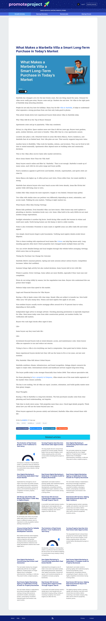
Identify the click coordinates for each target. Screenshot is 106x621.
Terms (23, 618)
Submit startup (91, 4)
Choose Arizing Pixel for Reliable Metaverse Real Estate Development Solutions (28, 529)
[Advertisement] (53, 33)
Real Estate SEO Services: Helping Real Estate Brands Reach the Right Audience (77, 498)
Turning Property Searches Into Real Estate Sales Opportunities (52, 443)
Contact (92, 618)
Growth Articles (20, 14)
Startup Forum (86, 14)
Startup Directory (42, 14)
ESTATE (24, 423)
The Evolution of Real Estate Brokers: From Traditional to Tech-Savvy (26, 444)
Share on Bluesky (36, 428)
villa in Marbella (66, 108)
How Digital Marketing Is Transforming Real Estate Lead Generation (76, 444)
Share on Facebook (23, 428)
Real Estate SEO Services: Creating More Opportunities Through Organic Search (51, 498)
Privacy (83, 618)
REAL (18, 423)
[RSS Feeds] (52, 618)
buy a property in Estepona (42, 377)
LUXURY (38, 423)
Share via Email (63, 428)
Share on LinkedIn (50, 428)
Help (18, 618)
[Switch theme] (78, 4)
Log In (83, 4)
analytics (24, 420)
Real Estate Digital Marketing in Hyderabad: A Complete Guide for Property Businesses (53, 475)
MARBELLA (31, 423)
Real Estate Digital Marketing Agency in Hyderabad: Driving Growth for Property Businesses (77, 475)
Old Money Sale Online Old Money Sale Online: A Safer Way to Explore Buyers (28, 498)
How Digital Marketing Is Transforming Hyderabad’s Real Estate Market (27, 475)
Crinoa (59, 241)
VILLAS (45, 423)
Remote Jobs (64, 14)
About (12, 618)
